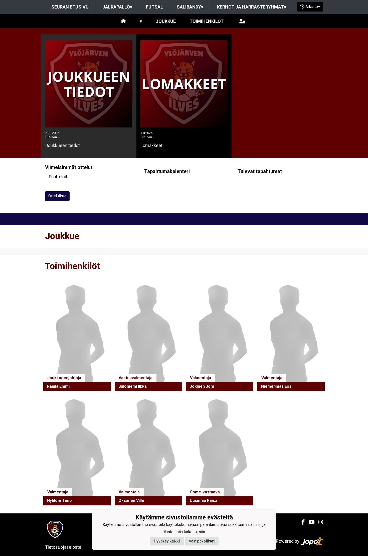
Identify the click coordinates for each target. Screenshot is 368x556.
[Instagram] (318, 522)
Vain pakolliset (202, 541)
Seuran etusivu (70, 7)
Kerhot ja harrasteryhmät (251, 7)
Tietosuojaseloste (63, 547)
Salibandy (190, 7)
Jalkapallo (117, 7)
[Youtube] (309, 522)
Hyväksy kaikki (167, 541)
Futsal (154, 7)
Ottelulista (57, 196)
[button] (77, 336)
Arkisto (312, 6)
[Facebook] (301, 522)
